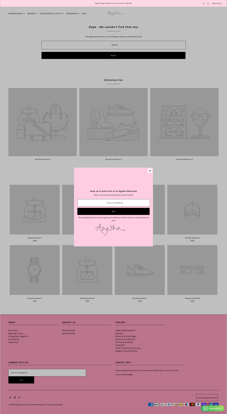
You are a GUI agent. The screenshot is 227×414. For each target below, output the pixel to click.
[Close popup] (150, 170)
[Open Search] (204, 3)
